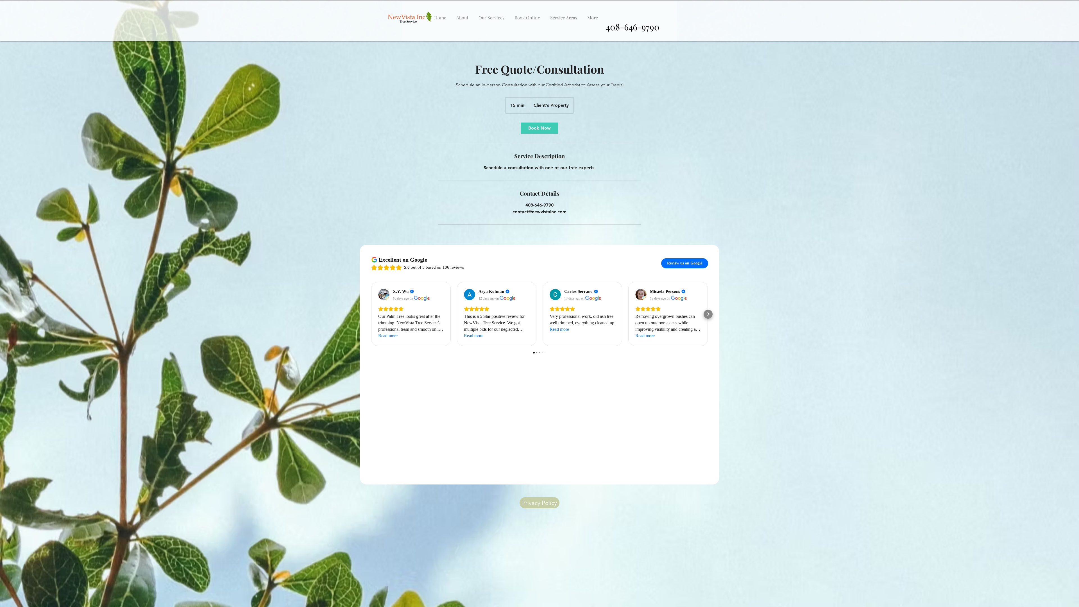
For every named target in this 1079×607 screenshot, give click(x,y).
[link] (539, 128)
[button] (491, 15)
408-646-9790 (632, 27)
